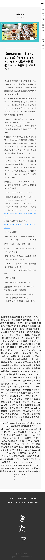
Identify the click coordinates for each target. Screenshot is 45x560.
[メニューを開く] (41, 3)
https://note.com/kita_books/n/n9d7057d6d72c (20, 226)
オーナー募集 (20, 503)
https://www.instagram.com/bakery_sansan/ (20, 215)
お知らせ (33, 499)
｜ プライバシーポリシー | (22, 554)
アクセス (10, 503)
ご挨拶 (10, 499)
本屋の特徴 (22, 499)
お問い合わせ (33, 503)
